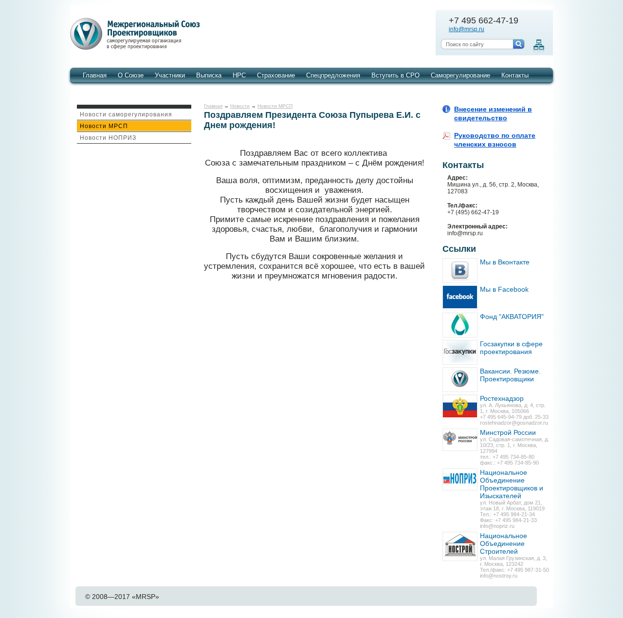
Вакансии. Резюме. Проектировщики (510, 375)
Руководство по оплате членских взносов (494, 139)
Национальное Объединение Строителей (503, 543)
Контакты (515, 75)
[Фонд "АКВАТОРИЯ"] (459, 325)
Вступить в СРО (395, 75)
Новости (240, 106)
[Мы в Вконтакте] (459, 270)
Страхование (276, 75)
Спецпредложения (333, 75)
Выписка (208, 75)
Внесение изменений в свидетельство (493, 113)
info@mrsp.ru (466, 29)
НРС (239, 75)
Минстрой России (508, 432)
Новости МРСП (104, 126)
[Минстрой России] (459, 440)
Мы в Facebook (504, 289)
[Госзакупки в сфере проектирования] (459, 352)
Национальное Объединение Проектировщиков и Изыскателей (511, 484)
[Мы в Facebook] (459, 297)
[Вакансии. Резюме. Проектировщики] (459, 379)
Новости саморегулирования (126, 114)
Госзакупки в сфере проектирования (511, 348)
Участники (170, 75)
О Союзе (131, 75)
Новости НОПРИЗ (108, 137)
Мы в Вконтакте (505, 262)
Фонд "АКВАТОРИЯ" (512, 316)
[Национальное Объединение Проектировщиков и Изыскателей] (459, 479)
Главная (95, 75)
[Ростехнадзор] (459, 406)
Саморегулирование (460, 75)
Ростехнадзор (502, 398)
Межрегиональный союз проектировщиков (136, 34)
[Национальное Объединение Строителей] (459, 546)
